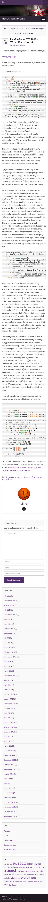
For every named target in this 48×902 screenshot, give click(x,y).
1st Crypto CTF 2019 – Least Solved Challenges (25, 29)
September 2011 (10, 769)
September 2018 (10, 615)
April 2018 (8, 624)
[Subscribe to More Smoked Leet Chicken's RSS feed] (3, 2)
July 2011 (7, 779)
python (25, 877)
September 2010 (10, 816)
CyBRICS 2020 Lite (22, 33)
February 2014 (9, 694)
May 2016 (7, 661)
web (41, 881)
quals (33, 877)
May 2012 (7, 736)
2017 (5, 867)
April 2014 (8, 685)
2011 (15, 863)
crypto (19, 477)
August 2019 (9, 605)
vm (38, 882)
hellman (15, 45)
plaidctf (14, 878)
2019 (7, 477)
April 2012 (8, 741)
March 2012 (8, 746)
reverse (8, 881)
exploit (28, 871)
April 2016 (8, 666)
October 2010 (9, 811)
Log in (6, 836)
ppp (19, 878)
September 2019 (10, 600)
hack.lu (11, 874)
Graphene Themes (19, 899)
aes (9, 867)
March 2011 (8, 793)
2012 (23, 863)
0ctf (5, 864)
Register (7, 831)
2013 (29, 864)
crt (43, 867)
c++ (31, 867)
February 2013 (9, 722)
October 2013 (9, 708)
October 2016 (9, 652)
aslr (12, 867)
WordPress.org (9, 850)
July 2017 (7, 638)
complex (12, 477)
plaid (9, 878)
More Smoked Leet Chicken (13, 19)
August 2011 (9, 774)
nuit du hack (38, 874)
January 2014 (9, 699)
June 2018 (8, 619)
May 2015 (7, 680)
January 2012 (9, 755)
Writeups (22, 45)
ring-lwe (39, 477)
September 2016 (10, 657)
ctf (24, 477)
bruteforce (24, 867)
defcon (21, 871)
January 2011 (9, 797)
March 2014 (8, 690)
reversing (16, 882)
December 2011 (10, 760)
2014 (33, 864)
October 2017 (9, 629)
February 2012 (9, 751)
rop (20, 881)
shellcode (33, 882)
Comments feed (10, 845)
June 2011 (8, 783)
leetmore (30, 874)
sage (4, 479)
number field (30, 477)
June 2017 (8, 643)
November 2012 (10, 727)
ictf (25, 874)
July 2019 (7, 610)
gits (41, 871)
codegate (37, 867)
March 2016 (8, 671)
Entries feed (8, 840)
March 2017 (8, 647)
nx (43, 874)
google (6, 874)
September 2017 (10, 633)
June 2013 (8, 713)
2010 (9, 863)
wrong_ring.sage (9, 56)
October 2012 (9, 732)
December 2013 (10, 704)
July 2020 (7, 596)
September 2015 (10, 675)
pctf (5, 878)
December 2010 (10, 802)
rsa (23, 881)
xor (14, 885)
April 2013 (8, 718)
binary (16, 867)
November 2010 (10, 807)
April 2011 (8, 788)
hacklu (18, 874)
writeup (9, 479)
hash (22, 874)
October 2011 (9, 765)
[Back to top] (42, 896)
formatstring (35, 871)
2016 (38, 863)
